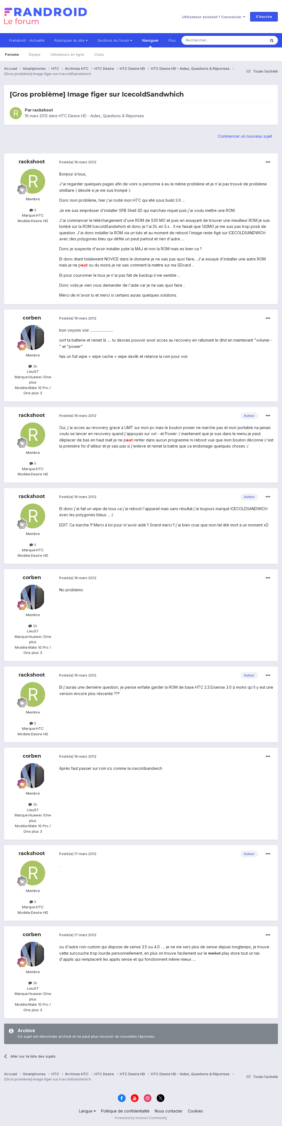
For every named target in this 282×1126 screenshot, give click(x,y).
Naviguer (150, 40)
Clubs (99, 54)
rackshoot (42, 110)
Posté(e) (77, 162)
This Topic (249, 40)
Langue (86, 1111)
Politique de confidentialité (125, 1111)
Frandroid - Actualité (27, 40)
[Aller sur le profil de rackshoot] (16, 113)
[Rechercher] (272, 40)
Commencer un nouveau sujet (245, 136)
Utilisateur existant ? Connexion (212, 17)
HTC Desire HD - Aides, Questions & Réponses (101, 115)
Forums (12, 54)
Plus (172, 40)
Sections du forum (113, 40)
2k (34, 366)
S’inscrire (264, 16)
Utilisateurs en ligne (67, 54)
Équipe (34, 54)
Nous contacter (169, 1111)
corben (32, 318)
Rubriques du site (70, 40)
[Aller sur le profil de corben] (32, 337)
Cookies (195, 1111)
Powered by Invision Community (141, 1118)
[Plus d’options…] (267, 162)
